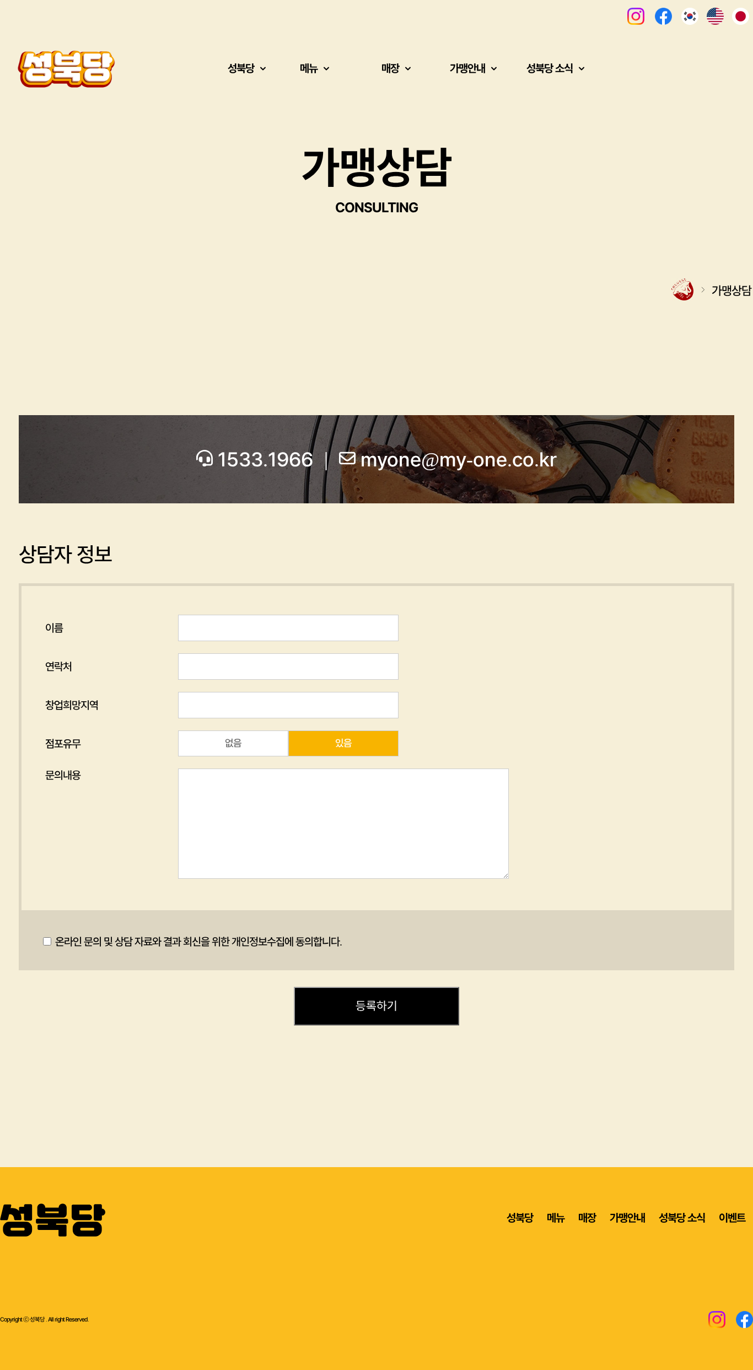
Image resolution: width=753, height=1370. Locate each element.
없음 (233, 743)
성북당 (520, 1218)
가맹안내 (627, 1218)
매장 (587, 1218)
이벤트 (732, 1218)
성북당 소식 (682, 1218)
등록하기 (376, 1006)
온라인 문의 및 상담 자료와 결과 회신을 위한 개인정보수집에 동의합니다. (197, 942)
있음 (343, 743)
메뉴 (555, 1218)
